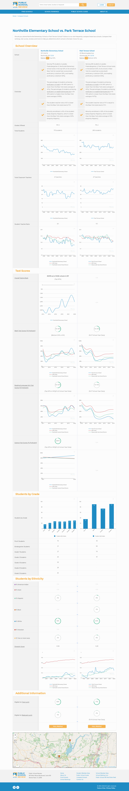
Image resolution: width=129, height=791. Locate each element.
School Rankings (65, 780)
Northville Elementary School (52, 51)
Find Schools (64, 777)
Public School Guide (83, 775)
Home (62, 773)
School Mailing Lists (102, 775)
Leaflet (105, 767)
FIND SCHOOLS (27, 11)
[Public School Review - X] (14, 787)
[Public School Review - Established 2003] (20, 5)
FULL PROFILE (58, 726)
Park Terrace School (87, 51)
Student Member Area (83, 773)
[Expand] (15, 741)
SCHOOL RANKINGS (52, 11)
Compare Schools (82, 777)
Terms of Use (101, 788)
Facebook (17, 787)
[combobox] (58, 5)
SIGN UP (111, 5)
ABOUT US (103, 11)
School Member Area (102, 773)
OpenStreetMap (112, 767)
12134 (52, 55)
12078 (92, 55)
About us (63, 775)
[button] (59, 756)
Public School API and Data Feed (106, 777)
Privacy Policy (110, 788)
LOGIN (102, 5)
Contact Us (80, 780)
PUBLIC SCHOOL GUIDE (79, 11)
